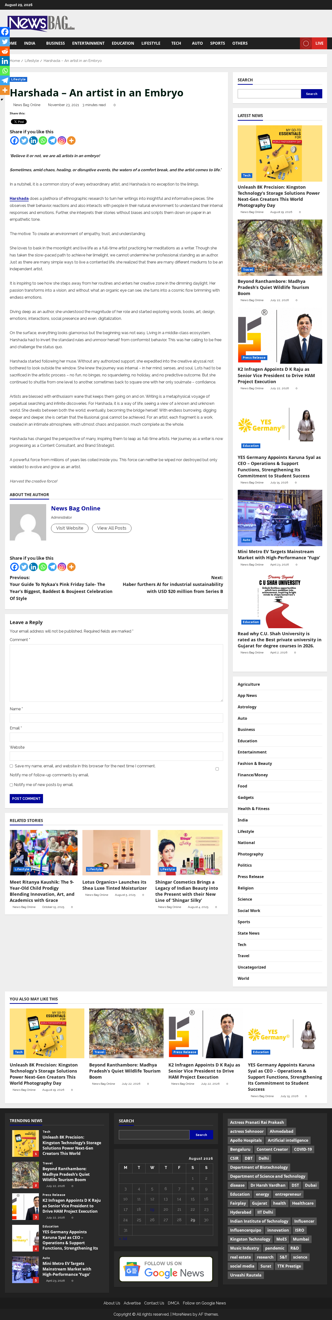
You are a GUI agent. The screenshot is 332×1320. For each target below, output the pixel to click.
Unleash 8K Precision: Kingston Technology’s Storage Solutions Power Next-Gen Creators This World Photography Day (279, 196)
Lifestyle (150, 43)
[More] (71, 140)
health (279, 1203)
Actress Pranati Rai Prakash (257, 1122)
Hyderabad (240, 1212)
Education (123, 43)
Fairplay (238, 1203)
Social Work (249, 910)
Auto (197, 43)
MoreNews (182, 1314)
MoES (281, 1239)
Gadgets (246, 797)
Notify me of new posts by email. (43, 784)
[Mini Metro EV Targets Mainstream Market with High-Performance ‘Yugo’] (280, 518)
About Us (112, 1303)
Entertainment (88, 43)
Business (55, 43)
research (265, 1257)
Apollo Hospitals (246, 1140)
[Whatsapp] (43, 140)
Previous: (61, 588)
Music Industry (244, 1248)
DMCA (173, 1303)
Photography (250, 854)
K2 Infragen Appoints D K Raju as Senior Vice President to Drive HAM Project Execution (276, 375)
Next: (173, 584)
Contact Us (154, 1303)
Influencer (304, 1221)
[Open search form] (294, 43)
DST (295, 1185)
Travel (248, 269)
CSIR (234, 1158)
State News (249, 933)
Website (17, 747)
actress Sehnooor (247, 1131)
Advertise (132, 1303)
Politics (245, 865)
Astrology (247, 707)
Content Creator (272, 1149)
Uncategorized (252, 967)
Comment (20, 639)
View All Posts (111, 528)
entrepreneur (288, 1194)
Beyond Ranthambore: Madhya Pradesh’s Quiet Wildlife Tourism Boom (273, 287)
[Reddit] (5, 51)
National (246, 842)
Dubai (311, 1185)
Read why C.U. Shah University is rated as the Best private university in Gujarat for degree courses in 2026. (280, 640)
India (29, 43)
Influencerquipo (245, 1230)
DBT (249, 1158)
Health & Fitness (254, 808)
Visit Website (69, 528)
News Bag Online (26, 105)
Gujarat (259, 1203)
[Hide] (2, 100)
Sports (217, 43)
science (300, 1257)
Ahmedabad (281, 1131)
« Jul (123, 1238)
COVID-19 (303, 1149)
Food (242, 786)
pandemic (274, 1248)
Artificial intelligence (288, 1140)
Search (245, 80)
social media (242, 1266)
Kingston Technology (250, 1239)
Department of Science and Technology (267, 1176)
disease (237, 1185)
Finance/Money (253, 775)
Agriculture (249, 684)
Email (16, 728)
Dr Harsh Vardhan (268, 1185)
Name (16, 709)
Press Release (254, 357)
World (243, 978)
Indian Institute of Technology (259, 1221)
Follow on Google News (204, 1303)
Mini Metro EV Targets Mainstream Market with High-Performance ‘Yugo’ (279, 554)
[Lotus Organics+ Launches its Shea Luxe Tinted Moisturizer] (116, 852)
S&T (283, 1257)
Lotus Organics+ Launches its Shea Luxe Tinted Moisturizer (114, 885)
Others (240, 43)
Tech (176, 43)
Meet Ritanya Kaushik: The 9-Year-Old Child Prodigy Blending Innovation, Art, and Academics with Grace (42, 891)
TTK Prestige (289, 1266)
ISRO (299, 1230)
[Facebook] (14, 140)
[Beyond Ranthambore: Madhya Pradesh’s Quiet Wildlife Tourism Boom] (280, 248)
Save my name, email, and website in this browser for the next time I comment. (85, 766)
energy (262, 1194)
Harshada (19, 198)
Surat (266, 1266)
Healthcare (303, 1203)
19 (152, 1209)
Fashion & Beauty (255, 763)
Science (245, 899)
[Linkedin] (33, 140)
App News (247, 695)
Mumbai (301, 1239)
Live (319, 43)
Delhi (264, 1158)
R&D (294, 1248)
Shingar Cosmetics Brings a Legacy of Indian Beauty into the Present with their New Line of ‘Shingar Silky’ (186, 891)
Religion (246, 888)
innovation (278, 1230)
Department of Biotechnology (259, 1167)
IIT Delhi (265, 1212)
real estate (240, 1257)
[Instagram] (62, 140)
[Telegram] (52, 140)
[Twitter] (24, 140)
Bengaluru (240, 1149)
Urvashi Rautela (246, 1275)
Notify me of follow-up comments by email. (49, 775)
